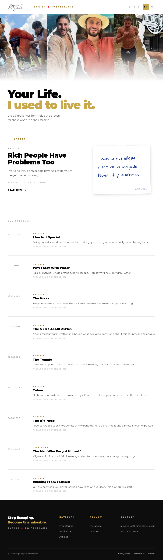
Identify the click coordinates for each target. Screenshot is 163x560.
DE (152, 7)
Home (135, 7)
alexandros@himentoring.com (137, 526)
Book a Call (65, 531)
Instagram (96, 526)
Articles (63, 536)
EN (146, 7)
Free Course (66, 526)
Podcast (94, 531)
